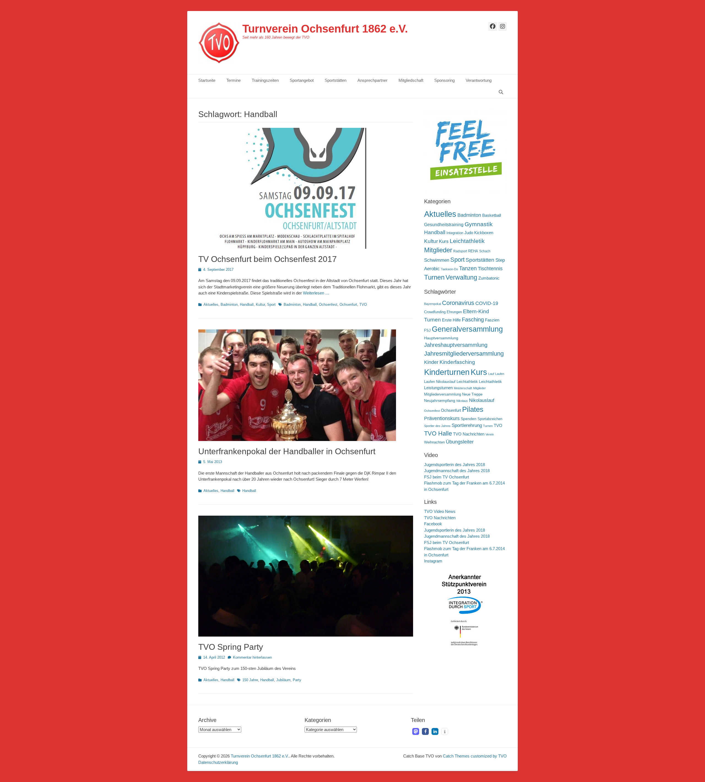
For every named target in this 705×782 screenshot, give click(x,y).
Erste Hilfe (451, 320)
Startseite (206, 80)
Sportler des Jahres (437, 425)
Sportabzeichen (490, 419)
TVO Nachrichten (468, 434)
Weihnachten (434, 442)
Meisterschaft (463, 388)
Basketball (491, 215)
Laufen (499, 373)
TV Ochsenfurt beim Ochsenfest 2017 (267, 259)
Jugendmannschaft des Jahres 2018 (457, 470)
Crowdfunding (435, 312)
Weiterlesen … (316, 293)
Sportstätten (335, 80)
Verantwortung (479, 80)
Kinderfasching (457, 362)
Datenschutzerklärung (218, 762)
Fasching (473, 319)
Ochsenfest (328, 304)
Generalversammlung (467, 329)
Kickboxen (483, 233)
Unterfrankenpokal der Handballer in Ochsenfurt (286, 451)
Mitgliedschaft (410, 80)
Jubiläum (283, 680)
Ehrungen (454, 312)
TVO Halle (438, 433)
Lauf (491, 373)
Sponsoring (444, 80)
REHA (473, 251)
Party (297, 680)
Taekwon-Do (449, 269)
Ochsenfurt (348, 304)
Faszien (492, 320)
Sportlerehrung (467, 425)
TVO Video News (439, 511)
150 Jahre (250, 680)
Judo (468, 232)
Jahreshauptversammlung (455, 345)
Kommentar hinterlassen (252, 657)
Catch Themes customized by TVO (475, 756)
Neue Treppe (472, 394)
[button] (415, 731)
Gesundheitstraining (443, 224)
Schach (484, 251)
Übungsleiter (460, 442)
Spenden (468, 418)
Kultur (260, 304)
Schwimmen (436, 260)
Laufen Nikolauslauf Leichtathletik (451, 382)
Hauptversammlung (441, 338)
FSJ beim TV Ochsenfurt (446, 477)
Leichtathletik (467, 241)
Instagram (433, 561)
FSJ (427, 330)
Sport (271, 304)
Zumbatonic (489, 278)
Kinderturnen (447, 372)
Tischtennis (490, 268)
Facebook (433, 523)
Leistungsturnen (438, 387)
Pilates (472, 409)
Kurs (444, 241)
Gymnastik (479, 224)
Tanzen (468, 268)
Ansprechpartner (372, 80)
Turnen (434, 277)
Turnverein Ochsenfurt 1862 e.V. (325, 29)
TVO (363, 304)
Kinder (431, 362)
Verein (490, 434)
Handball (247, 304)
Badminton (229, 304)
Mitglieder (438, 250)
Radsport (460, 251)
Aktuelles (211, 304)
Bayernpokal (432, 303)
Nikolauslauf (481, 400)
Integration (454, 233)
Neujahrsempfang (439, 400)
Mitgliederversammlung (442, 394)
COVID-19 (486, 303)
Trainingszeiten (265, 80)
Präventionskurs (442, 418)
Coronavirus (458, 302)
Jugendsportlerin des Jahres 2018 (454, 464)
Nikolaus (462, 400)
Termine (233, 80)
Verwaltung (461, 277)
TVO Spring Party (230, 646)
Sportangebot (302, 80)
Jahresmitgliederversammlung (464, 353)
